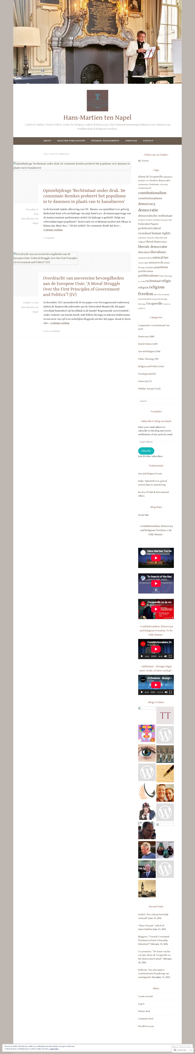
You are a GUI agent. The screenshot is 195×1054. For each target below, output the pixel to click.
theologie (164, 299)
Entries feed (144, 1011)
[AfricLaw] (165, 812)
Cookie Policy (54, 1049)
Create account (145, 996)
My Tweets (143, 160)
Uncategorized (145, 374)
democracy (146, 204)
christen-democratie (159, 180)
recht (143, 281)
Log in (141, 1004)
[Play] (141, 656)
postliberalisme (148, 275)
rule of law (157, 295)
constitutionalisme (150, 198)
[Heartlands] (147, 792)
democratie (148, 210)
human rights (161, 233)
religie (166, 281)
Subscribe (146, 451)
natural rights (143, 263)
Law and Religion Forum (150, 473)
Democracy (143, 336)
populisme (161, 267)
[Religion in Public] (147, 811)
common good (144, 188)
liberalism (144, 252)
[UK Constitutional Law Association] (147, 889)
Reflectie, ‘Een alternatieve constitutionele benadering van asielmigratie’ (153, 974)
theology (141, 304)
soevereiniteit (144, 299)
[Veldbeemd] (147, 831)
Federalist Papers (148, 224)
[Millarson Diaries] (147, 772)
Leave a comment (51, 331)
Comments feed (145, 1018)
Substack (131, 140)
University (143, 381)
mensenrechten (145, 258)
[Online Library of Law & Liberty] (165, 869)
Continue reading (53, 229)
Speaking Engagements (105, 140)
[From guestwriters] (165, 774)
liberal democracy (156, 241)
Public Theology (165, 276)
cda (147, 181)
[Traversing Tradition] (165, 716)
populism (149, 267)
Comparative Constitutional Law (153, 325)
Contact (148, 140)
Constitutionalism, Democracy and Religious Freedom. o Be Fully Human (156, 530)
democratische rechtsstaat (155, 216)
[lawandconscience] (147, 869)
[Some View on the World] (147, 753)
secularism (165, 295)
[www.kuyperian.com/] (165, 793)
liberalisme (158, 252)
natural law (160, 258)
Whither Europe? (146, 388)
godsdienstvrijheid (149, 228)
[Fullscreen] (170, 656)
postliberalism (145, 271)
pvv (139, 281)
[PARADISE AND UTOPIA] (165, 754)
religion (143, 287)
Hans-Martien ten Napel (97, 117)
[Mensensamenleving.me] (147, 734)
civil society (164, 185)
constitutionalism (152, 193)
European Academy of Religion (149, 220)
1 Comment (48, 238)
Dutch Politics (145, 344)
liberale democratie (152, 247)
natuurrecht (156, 262)
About (47, 140)
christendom (143, 184)
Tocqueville (154, 304)
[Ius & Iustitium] (165, 735)
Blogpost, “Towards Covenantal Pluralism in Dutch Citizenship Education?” (153, 940)
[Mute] (165, 656)
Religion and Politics (148, 366)
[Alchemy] (165, 850)
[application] (156, 649)
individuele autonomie (146, 238)
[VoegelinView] (165, 831)
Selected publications (71, 140)
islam (157, 238)
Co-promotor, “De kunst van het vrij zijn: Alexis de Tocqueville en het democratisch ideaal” (154, 955)
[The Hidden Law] (147, 850)
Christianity (154, 184)
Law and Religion (146, 351)
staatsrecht (156, 299)
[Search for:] (156, 401)
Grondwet (144, 233)
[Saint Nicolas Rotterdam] (147, 715)
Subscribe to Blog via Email (156, 421)
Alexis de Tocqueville (150, 176)
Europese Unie (166, 220)
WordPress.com (146, 1026)
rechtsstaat (153, 281)
